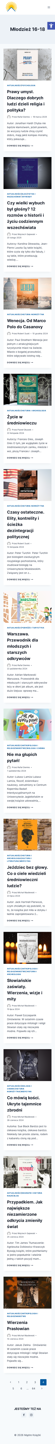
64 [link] (33, 1388)
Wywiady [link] (27, 197)
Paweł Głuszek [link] (24, 430)
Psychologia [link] (28, 85)
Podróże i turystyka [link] (33, 628)
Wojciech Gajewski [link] (26, 234)
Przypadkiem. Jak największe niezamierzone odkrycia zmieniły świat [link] (25, 1214)
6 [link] (21, 1388)
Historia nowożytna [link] (33, 314)
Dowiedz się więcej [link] (20, 146)
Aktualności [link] (14, 85)
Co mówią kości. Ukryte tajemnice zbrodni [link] (24, 1104)
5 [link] (13, 1388)
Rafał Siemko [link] (24, 117)
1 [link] (18, 1382)
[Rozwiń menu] (48, 7)
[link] (51, 26)
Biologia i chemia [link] (36, 748)
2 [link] (27, 1382)
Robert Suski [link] (23, 333)
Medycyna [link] (25, 861)
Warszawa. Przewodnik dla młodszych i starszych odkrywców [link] (22, 646)
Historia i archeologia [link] (34, 410)
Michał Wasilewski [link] (26, 892)
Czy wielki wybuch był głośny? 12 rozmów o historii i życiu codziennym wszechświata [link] (26, 215)
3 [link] (35, 1382)
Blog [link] (24, 194)
